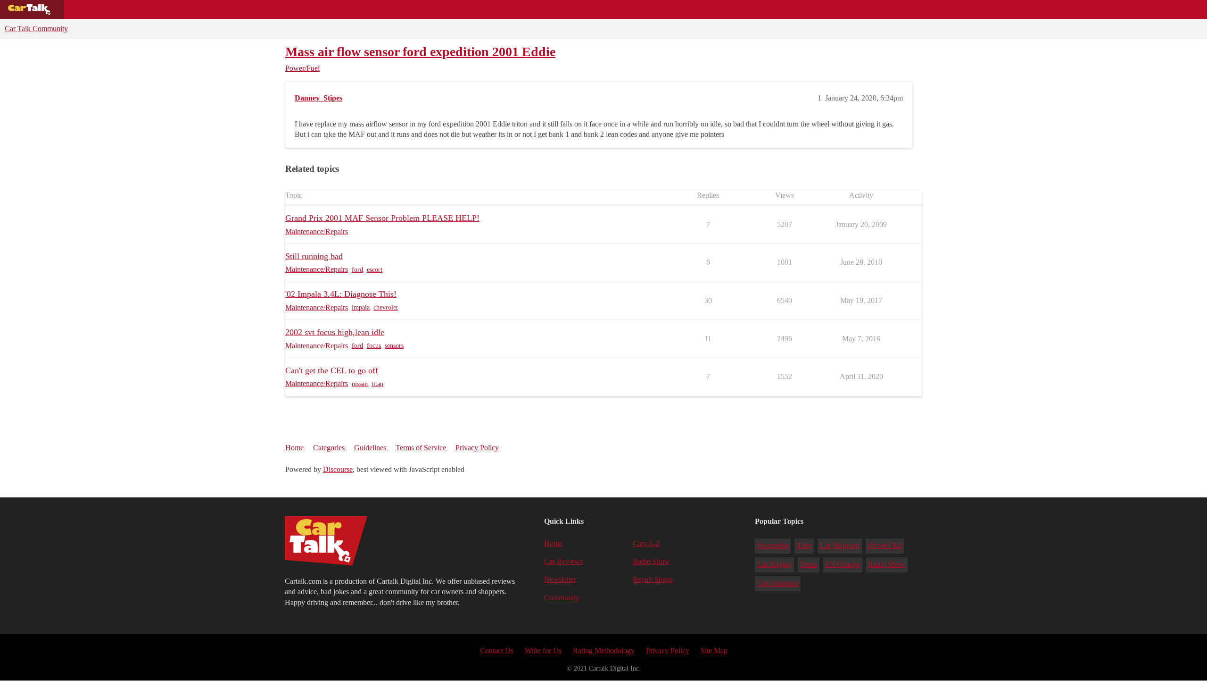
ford (357, 269)
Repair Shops (258, 9)
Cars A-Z (366, 9)
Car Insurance (778, 583)
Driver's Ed (884, 545)
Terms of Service (421, 448)
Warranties (773, 545)
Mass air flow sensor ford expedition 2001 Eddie (420, 51)
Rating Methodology (604, 651)
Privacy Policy (477, 448)
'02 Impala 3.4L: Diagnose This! (341, 294)
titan (377, 383)
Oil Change (843, 564)
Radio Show (651, 561)
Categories (329, 448)
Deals (149, 9)
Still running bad (314, 256)
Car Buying (774, 564)
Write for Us (543, 651)
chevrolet (385, 307)
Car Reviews (197, 9)
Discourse (338, 469)
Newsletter (560, 579)
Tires (804, 545)
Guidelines (370, 448)
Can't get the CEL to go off (331, 370)
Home (294, 448)
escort (374, 269)
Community (316, 9)
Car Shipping (840, 545)
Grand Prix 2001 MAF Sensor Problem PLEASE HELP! (382, 218)
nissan (360, 383)
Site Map (714, 651)
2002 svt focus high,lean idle (334, 332)
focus (374, 345)
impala (361, 307)
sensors (394, 345)
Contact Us (496, 651)
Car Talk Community (36, 29)
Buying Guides (97, 9)
